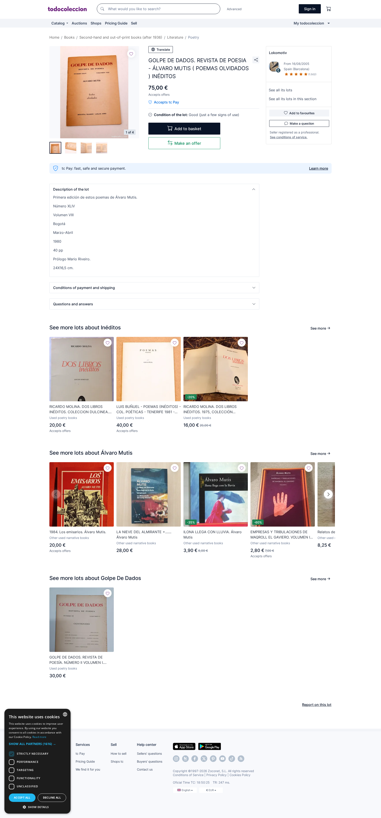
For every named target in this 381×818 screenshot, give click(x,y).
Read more (39, 737)
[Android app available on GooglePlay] (209, 746)
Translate (163, 49)
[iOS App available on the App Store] (184, 746)
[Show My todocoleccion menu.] (328, 23)
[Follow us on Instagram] (176, 758)
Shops (96, 23)
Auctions (79, 23)
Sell (134, 23)
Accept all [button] (22, 797)
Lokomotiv (278, 53)
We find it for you (88, 769)
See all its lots (280, 90)
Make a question (302, 123)
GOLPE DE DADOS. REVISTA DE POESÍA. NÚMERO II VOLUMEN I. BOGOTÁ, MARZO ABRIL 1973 (76, 660)
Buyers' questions (149, 761)
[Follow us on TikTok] (231, 758)
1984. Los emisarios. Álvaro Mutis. (77, 532)
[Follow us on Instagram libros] (185, 758)
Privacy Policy (216, 775)
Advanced (234, 9)
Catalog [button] (58, 23)
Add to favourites (302, 113)
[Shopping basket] (328, 9)
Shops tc (117, 761)
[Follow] (131, 54)
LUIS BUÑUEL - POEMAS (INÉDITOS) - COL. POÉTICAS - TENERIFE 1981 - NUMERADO (148, 409)
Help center (146, 744)
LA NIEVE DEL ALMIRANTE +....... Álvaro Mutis (143, 534)
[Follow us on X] (204, 758)
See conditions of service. (288, 137)
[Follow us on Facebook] (194, 758)
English (186, 790)
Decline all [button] (52, 797)
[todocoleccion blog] (241, 758)
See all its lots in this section (292, 99)
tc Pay (80, 753)
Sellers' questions (149, 753)
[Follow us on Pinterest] (213, 758)
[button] (154, 189)
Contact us (145, 769)
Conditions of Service (188, 775)
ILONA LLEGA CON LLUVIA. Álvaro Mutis (212, 534)
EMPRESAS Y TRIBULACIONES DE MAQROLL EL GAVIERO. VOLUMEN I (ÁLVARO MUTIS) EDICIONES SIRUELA (282, 535)
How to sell (118, 753)
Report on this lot (316, 704)
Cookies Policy (240, 775)
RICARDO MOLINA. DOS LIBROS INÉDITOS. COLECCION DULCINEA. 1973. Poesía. (79, 409)
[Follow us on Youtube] (222, 758)
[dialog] (37, 761)
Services (83, 744)
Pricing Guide (116, 23)
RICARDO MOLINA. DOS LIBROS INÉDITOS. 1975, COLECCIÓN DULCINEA (210, 409)
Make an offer (187, 143)
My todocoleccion (309, 23)
